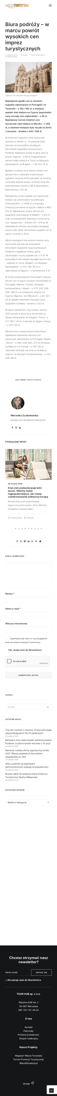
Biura (25, 55)
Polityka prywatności (28, 1034)
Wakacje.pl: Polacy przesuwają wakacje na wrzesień (26, 489)
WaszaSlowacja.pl (28, 1063)
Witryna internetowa (16, 623)
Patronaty (28, 1031)
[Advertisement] (28, 842)
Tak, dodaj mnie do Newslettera (25, 650)
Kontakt (28, 1027)
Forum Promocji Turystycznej (28, 1059)
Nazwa (9, 593)
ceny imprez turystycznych (28, 380)
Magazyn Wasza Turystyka (28, 1055)
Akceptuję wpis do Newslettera (24, 980)
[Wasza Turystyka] (17, 5)
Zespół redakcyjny (28, 1038)
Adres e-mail (13, 608)
